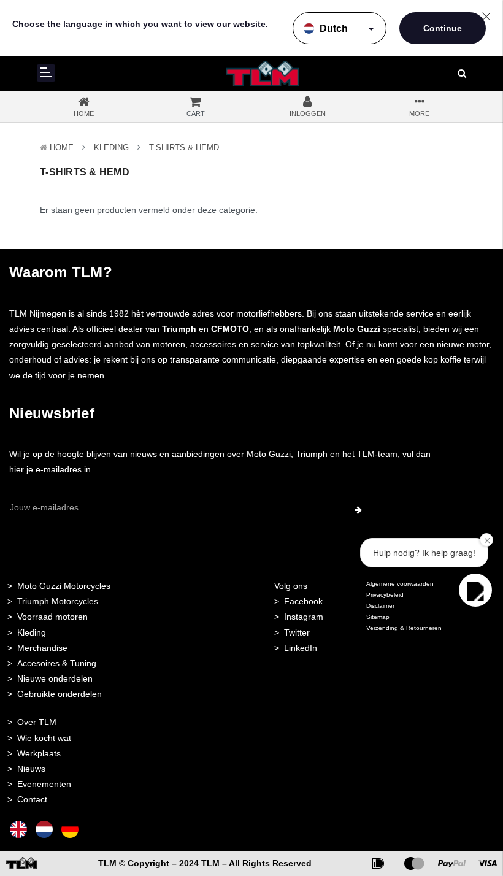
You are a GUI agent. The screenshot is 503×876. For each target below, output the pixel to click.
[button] (475, 590)
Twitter (297, 632)
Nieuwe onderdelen (55, 678)
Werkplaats (39, 753)
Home (62, 147)
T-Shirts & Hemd (184, 147)
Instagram (303, 616)
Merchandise (42, 648)
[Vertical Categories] (46, 73)
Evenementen (44, 784)
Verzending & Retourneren (404, 627)
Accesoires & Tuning (56, 663)
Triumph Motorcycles (57, 601)
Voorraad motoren (52, 616)
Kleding (111, 147)
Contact (32, 799)
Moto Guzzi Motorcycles (63, 586)
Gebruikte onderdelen (59, 694)
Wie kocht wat (44, 738)
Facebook (303, 601)
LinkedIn (300, 648)
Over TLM (36, 722)
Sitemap (378, 616)
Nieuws (31, 769)
